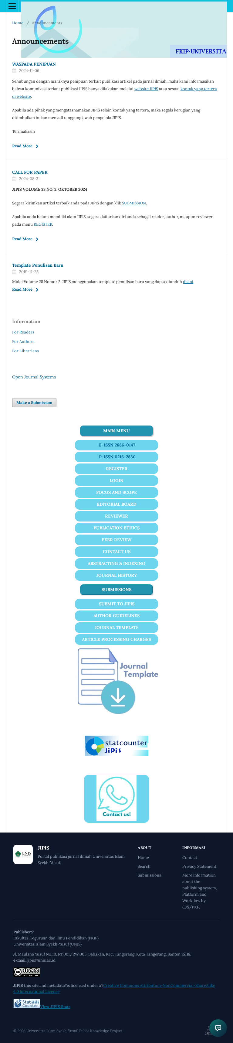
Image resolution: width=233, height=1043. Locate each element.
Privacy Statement (199, 866)
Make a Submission (34, 402)
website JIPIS (146, 88)
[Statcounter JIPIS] (116, 754)
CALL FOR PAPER (30, 172)
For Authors (23, 341)
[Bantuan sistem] (218, 1028)
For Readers (23, 332)
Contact (189, 857)
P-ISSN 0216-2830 (117, 457)
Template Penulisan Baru (37, 265)
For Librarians (25, 351)
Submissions (149, 875)
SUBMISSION (134, 203)
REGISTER (43, 224)
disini (188, 281)
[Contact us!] (116, 819)
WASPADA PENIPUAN (34, 64)
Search (144, 866)
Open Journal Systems (34, 377)
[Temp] (117, 714)
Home (17, 23)
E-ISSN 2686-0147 (117, 445)
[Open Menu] (12, 6)
